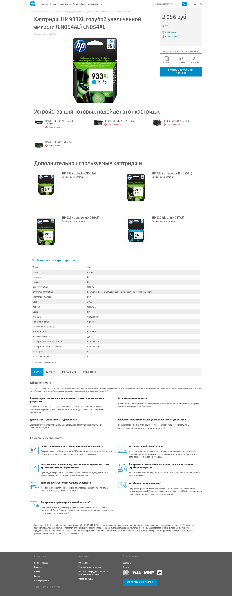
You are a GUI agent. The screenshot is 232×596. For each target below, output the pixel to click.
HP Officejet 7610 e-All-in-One (59, 142)
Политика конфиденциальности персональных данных (93, 573)
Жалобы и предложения (89, 567)
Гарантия (38, 567)
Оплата (126, 567)
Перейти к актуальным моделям (181, 71)
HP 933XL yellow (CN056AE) (80, 218)
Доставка (127, 562)
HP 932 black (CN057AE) (168, 218)
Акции (75, 4)
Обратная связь (85, 578)
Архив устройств (41, 580)
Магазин (44, 4)
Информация (65, 4)
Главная (38, 11)
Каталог (47, 11)
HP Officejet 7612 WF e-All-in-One (119, 121)
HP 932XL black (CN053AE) (79, 173)
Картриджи (58, 11)
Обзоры (37, 571)
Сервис (53, 4)
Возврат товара (41, 562)
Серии (37, 576)
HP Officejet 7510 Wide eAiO (176, 121)
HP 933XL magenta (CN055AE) (172, 173)
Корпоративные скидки (91, 4)
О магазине (83, 562)
